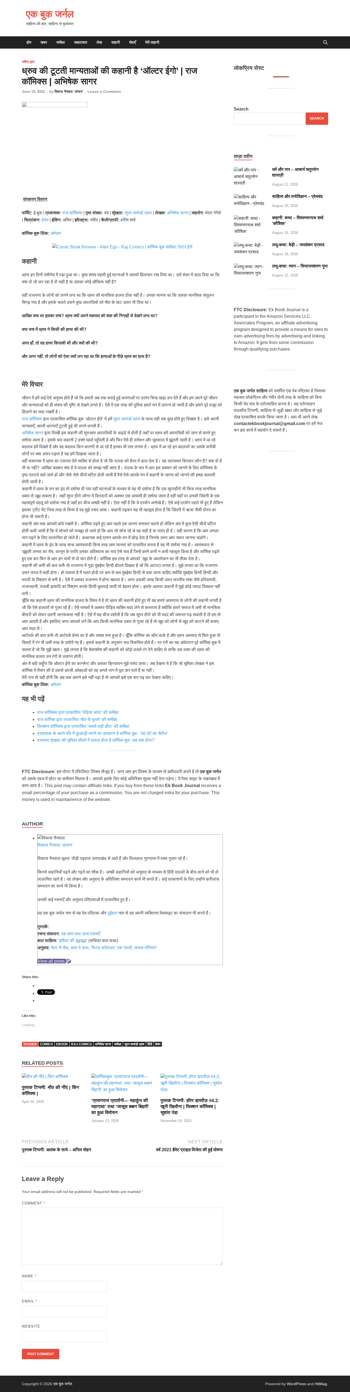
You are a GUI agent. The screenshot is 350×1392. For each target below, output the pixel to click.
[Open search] (325, 42)
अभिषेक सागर (177, 212)
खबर (43, 42)
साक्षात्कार (80, 42)
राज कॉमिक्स (72, 212)
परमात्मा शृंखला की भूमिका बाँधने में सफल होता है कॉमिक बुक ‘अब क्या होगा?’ (96, 740)
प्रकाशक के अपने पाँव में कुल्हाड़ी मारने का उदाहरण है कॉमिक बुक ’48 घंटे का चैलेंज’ (103, 733)
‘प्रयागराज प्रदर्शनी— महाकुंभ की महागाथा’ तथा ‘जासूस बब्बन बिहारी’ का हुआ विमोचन (120, 1106)
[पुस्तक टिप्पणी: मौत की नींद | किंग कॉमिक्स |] (45, 1078)
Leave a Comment (104, 91)
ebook (62, 1044)
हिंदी (149, 1044)
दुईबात (112, 913)
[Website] (68, 961)
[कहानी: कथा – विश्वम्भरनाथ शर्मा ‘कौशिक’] (251, 218)
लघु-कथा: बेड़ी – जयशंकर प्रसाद (298, 244)
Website (31, 1326)
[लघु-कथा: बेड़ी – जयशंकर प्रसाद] (251, 245)
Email (29, 1301)
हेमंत (45, 220)
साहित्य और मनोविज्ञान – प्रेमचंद (297, 196)
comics (46, 1044)
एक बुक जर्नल (50, 13)
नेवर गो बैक (59, 947)
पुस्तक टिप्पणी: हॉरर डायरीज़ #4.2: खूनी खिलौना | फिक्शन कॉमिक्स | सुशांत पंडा (190, 1106)
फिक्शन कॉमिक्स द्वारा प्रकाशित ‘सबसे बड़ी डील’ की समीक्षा (83, 726)
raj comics (81, 1044)
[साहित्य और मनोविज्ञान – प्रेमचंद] (251, 197)
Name (29, 1276)
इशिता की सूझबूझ (72, 940)
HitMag (321, 1384)
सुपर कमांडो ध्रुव (138, 212)
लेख (99, 42)
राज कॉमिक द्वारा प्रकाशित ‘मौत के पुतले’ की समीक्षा (77, 719)
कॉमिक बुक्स (28, 61)
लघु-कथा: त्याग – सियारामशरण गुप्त (300, 266)
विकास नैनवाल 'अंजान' (68, 92)
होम (29, 42)
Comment (33, 1203)
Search (241, 109)
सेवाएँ (132, 42)
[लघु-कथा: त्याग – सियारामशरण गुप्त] (251, 266)
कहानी (115, 42)
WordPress (296, 1384)
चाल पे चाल (80, 947)
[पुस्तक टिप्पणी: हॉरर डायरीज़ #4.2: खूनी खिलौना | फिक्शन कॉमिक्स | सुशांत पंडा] (192, 1085)
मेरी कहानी (152, 42)
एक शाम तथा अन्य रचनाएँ (80, 933)
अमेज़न (55, 233)
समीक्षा (60, 42)
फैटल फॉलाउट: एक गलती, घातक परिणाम (124, 947)
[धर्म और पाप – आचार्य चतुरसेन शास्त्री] (251, 170)
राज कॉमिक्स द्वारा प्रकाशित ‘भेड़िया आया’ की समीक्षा (78, 712)
